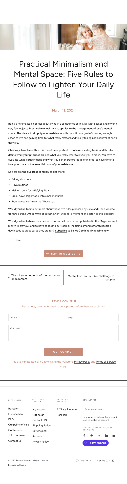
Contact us (14, 440)
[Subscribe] (117, 409)
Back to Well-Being (65, 254)
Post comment (64, 351)
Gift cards (38, 414)
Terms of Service (106, 361)
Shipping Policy (41, 425)
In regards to (15, 414)
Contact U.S (39, 420)
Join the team (16, 435)
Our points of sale (18, 424)
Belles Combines (23, 460)
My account (39, 409)
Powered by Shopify (17, 465)
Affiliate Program (67, 409)
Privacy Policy (82, 361)
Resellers (62, 414)
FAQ (11, 419)
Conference (15, 430)
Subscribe (61, 230)
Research (13, 408)
